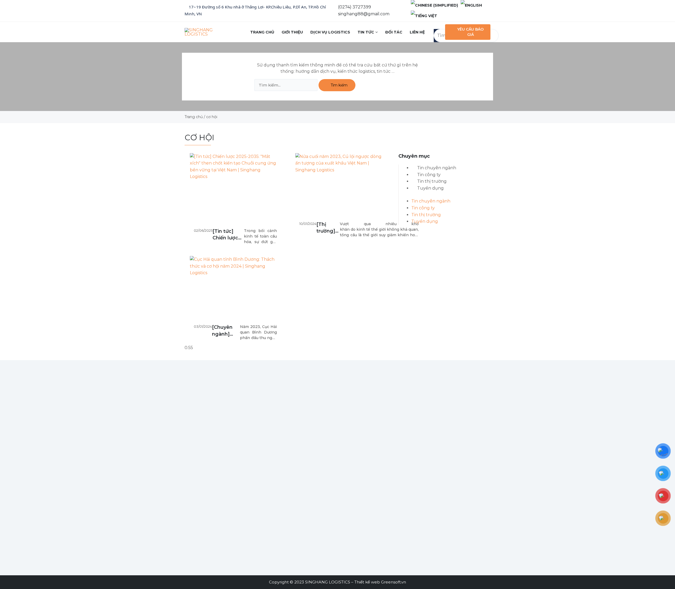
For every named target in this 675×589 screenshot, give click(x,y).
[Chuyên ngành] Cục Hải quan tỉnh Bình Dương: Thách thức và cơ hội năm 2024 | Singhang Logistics (225, 330)
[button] (438, 25)
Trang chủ (194, 116)
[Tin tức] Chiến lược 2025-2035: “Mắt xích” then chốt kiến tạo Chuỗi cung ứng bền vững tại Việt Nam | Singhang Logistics (228, 234)
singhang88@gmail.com (363, 13)
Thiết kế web (367, 582)
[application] (376, 32)
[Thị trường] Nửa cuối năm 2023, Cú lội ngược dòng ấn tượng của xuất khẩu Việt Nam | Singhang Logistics (328, 227)
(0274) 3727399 (354, 6)
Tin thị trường (432, 181)
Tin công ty (429, 174)
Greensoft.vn (393, 582)
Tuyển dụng (430, 188)
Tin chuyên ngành (436, 167)
